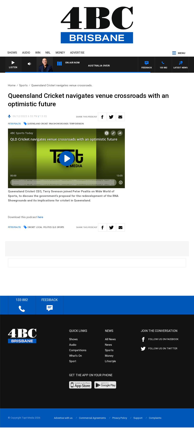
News (108, 344)
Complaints (155, 418)
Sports (23, 85)
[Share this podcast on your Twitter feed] (111, 117)
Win (37, 52)
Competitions (77, 350)
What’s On (75, 355)
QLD (54, 227)
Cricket (31, 227)
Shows (12, 52)
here (40, 217)
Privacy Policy (119, 418)
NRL (48, 52)
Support (137, 418)
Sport (72, 361)
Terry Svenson (76, 124)
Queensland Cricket (37, 124)
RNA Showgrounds (58, 124)
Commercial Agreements (92, 418)
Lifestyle (110, 361)
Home (12, 85)
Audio (26, 52)
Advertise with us (63, 418)
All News (110, 339)
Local (39, 227)
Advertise (77, 52)
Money (60, 52)
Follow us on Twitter (162, 348)
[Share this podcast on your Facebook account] (102, 117)
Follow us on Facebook (163, 339)
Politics (47, 227)
